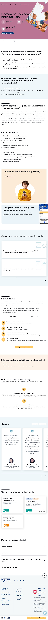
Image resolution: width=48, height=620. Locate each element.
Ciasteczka (19, 591)
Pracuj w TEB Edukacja (5, 589)
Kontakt (3, 598)
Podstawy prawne (18, 599)
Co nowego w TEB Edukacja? (6, 595)
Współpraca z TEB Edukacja (6, 601)
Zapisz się (32, 617)
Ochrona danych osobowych (20, 595)
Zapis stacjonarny (35, 316)
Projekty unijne (5, 604)
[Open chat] (45, 613)
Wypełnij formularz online (24, 347)
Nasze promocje (5, 592)
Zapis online (13, 316)
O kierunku (5, 41)
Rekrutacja (12, 41)
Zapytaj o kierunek (10, 176)
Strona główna (5, 4)
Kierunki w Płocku (14, 4)
